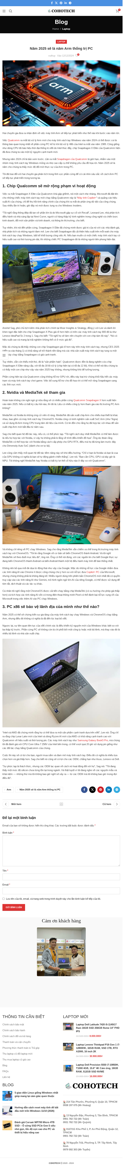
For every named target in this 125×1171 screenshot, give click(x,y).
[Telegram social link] (70, 3)
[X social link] (56, 3)
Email (6, 884)
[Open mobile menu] (4, 11)
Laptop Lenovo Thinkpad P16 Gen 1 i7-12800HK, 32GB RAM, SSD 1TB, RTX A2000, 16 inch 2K (98, 1048)
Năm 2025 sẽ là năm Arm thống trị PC (40, 789)
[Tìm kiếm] (10, 11)
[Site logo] (61, 10)
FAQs (5, 1071)
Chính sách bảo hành (13, 1030)
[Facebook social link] (52, 3)
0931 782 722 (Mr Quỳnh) (77, 1122)
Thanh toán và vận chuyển (16, 1042)
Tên (5, 870)
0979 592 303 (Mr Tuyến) (76, 1149)
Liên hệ (6, 1077)
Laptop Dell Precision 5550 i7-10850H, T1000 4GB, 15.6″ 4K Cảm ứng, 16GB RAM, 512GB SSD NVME (97, 1068)
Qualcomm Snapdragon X (87, 400)
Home (55, 28)
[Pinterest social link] (61, 3)
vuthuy (52, 55)
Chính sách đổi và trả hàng (16, 1036)
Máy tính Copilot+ (86, 197)
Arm (9, 789)
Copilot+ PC (92, 572)
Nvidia (13, 392)
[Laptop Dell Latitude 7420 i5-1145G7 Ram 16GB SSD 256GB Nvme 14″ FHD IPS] (68, 1030)
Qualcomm (14, 140)
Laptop (66, 28)
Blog (4, 1065)
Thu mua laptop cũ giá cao (16, 1059)
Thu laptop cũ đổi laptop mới (17, 1053)
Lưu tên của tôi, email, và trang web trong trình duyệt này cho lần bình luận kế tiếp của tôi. (53, 898)
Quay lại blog (61, 804)
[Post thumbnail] (7, 1096)
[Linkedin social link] (65, 3)
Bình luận (8, 832)
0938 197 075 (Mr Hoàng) (77, 1105)
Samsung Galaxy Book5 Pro (92, 740)
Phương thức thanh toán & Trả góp (20, 1047)
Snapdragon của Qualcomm (72, 159)
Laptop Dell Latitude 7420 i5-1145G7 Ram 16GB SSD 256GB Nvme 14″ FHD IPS (97, 1028)
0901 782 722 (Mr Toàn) (76, 1118)
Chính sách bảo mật (13, 1024)
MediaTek (33, 392)
